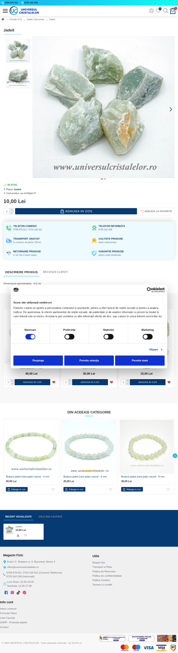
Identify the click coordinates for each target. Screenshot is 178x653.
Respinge (38, 360)
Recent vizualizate (18, 516)
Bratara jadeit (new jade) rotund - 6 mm (85, 476)
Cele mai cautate (50, 516)
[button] (36, 109)
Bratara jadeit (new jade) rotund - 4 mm (27, 476)
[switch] (69, 336)
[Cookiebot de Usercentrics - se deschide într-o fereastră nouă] (149, 289)
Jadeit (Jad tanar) (35, 19)
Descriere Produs (21, 272)
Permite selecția (89, 360)
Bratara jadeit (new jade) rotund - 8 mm (143, 476)
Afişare (153, 349)
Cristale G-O (15, 19)
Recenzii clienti (55, 272)
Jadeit (17, 189)
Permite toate (140, 360)
